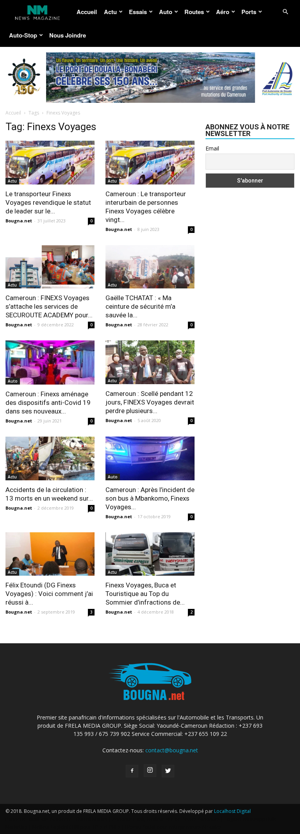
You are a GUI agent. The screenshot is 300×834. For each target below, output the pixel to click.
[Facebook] (132, 771)
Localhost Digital (232, 811)
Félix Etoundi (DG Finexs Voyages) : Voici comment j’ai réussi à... (49, 593)
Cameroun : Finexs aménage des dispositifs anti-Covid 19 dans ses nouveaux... (48, 402)
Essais (138, 11)
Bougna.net (18, 221)
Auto (165, 11)
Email (212, 148)
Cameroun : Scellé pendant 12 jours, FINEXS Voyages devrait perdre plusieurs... (149, 402)
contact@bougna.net (171, 750)
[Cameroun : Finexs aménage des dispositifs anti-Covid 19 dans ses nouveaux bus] (50, 362)
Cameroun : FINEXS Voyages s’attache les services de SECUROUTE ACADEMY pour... (49, 306)
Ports (248, 11)
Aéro (222, 11)
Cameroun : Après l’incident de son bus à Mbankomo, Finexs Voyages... (150, 498)
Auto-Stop (23, 35)
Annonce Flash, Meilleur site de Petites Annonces (166, 819)
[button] (285, 12)
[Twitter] (168, 771)
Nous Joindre (67, 35)
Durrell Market (91, 819)
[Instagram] (150, 770)
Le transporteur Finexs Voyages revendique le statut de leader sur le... (48, 202)
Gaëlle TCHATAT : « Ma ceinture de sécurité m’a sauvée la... (140, 306)
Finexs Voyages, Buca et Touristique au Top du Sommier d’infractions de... (145, 593)
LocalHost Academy (49, 819)
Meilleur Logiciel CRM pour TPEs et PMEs (76, 826)
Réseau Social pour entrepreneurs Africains (173, 826)
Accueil (87, 11)
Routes (194, 11)
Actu (110, 11)
